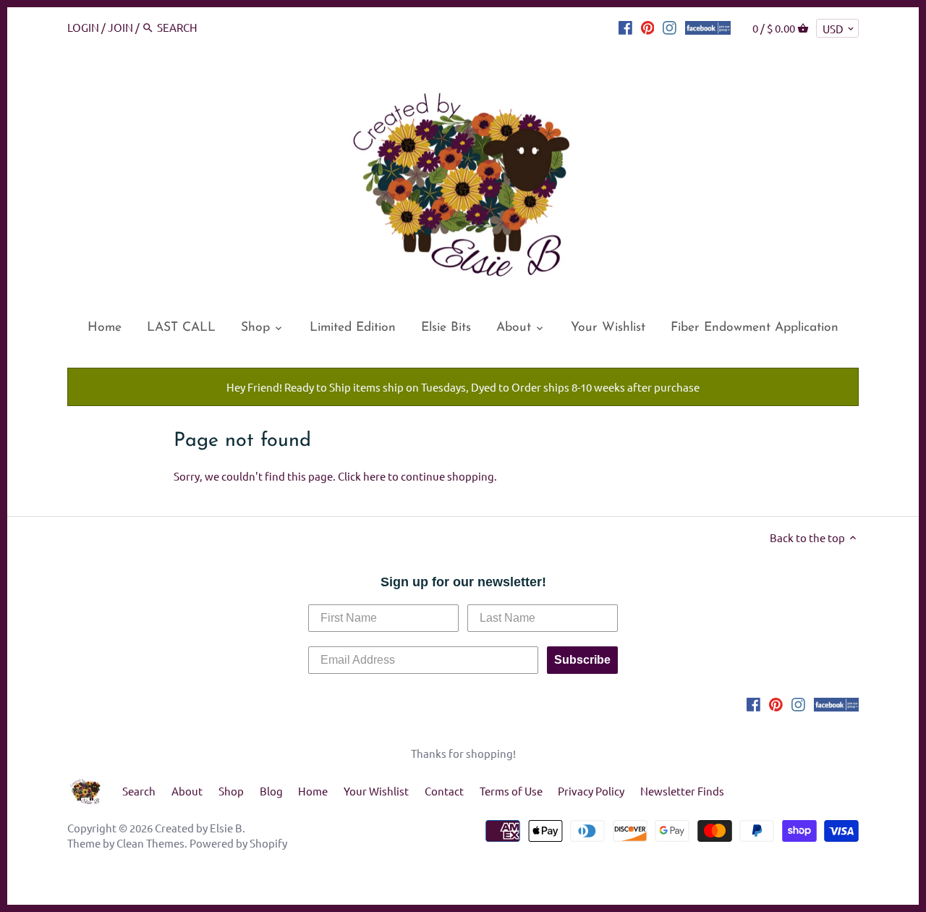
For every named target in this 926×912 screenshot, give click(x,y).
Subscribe (582, 660)
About (187, 791)
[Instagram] (669, 27)
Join (120, 27)
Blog (271, 791)
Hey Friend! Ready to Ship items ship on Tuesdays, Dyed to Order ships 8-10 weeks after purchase (463, 387)
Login (83, 27)
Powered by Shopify (238, 843)
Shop (231, 791)
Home (313, 791)
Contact (444, 791)
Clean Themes (150, 843)
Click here (362, 476)
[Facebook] (625, 27)
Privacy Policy (591, 791)
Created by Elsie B (198, 828)
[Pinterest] (648, 27)
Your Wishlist (376, 791)
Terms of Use (511, 791)
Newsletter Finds (682, 791)
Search (139, 791)
